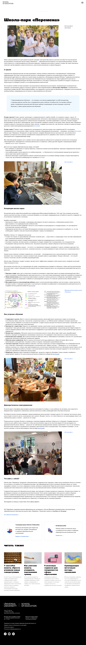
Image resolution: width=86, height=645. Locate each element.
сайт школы (67, 27)
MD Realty (47, 625)
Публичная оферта (9, 627)
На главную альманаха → (11, 514)
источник (36, 126)
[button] (68, 526)
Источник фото (68, 162)
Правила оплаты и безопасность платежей (15, 625)
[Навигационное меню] (82, 2)
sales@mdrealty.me (62, 635)
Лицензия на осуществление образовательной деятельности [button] (20, 623)
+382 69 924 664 (73, 635)
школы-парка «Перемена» (18, 143)
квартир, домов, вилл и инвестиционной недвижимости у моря (61, 626)
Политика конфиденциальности (12, 629)
